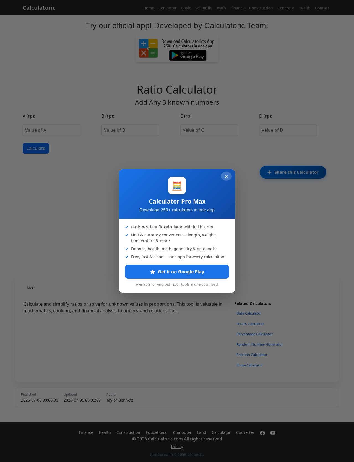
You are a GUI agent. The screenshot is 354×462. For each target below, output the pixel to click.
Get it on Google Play (180, 272)
